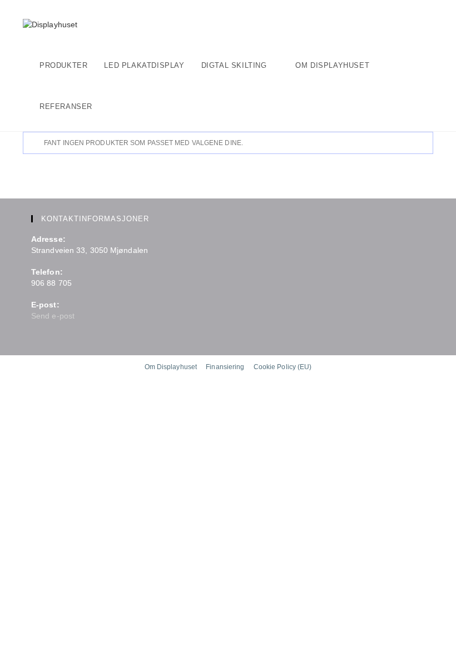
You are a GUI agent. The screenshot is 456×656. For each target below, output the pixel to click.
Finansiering (225, 367)
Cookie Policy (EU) (283, 367)
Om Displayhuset (171, 367)
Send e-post (53, 315)
